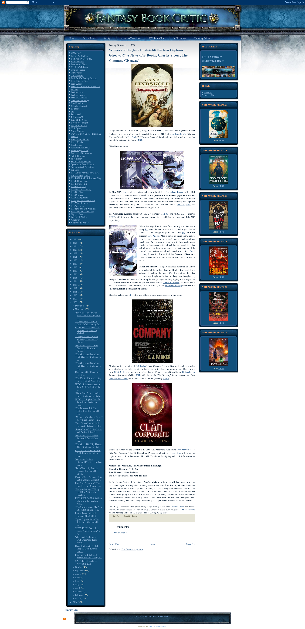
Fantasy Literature (79, 97)
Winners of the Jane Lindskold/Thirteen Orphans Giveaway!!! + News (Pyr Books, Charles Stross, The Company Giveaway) (148, 55)
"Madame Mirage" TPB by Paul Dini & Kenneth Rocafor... (87, 492)
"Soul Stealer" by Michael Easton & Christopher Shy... (88, 424)
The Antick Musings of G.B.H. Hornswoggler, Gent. (85, 174)
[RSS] (64, 619)
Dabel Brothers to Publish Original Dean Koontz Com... (86, 548)
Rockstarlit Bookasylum (81, 153)
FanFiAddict (76, 83)
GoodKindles (77, 103)
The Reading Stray (79, 197)
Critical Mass (77, 75)
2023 (75, 249)
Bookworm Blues (79, 64)
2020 (75, 260)
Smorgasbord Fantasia (81, 161)
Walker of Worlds (79, 217)
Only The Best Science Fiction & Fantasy (86, 135)
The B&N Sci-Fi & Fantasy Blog (86, 178)
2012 (75, 288)
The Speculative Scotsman (83, 200)
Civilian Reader (78, 69)
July (77, 577)
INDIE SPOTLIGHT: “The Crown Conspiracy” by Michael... (87, 330)
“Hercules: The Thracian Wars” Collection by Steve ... (87, 315)
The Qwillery (77, 194)
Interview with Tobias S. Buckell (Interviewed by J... (88, 556)
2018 (75, 267)
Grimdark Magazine (80, 105)
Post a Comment (120, 532)
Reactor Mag (76, 144)
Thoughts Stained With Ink (83, 208)
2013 (75, 284)
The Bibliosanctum (79, 180)
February (79, 594)
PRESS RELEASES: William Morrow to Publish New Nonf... (88, 501)
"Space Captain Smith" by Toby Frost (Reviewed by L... (87, 522)
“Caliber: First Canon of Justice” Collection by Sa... (88, 323)
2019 (75, 263)
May (77, 584)
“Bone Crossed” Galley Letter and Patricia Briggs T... (88, 431)
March (78, 591)
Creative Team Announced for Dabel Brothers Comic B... (88, 478)
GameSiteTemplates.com (157, 626)
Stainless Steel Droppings (82, 167)
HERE (221, 140)
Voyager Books (78, 214)
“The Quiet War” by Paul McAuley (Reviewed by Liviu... (86, 339)
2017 (75, 270)
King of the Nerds (79, 119)
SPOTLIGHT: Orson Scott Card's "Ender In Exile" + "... (87, 531)
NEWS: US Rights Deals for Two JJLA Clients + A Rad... (88, 402)
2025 (75, 242)
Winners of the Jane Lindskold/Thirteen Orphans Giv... (88, 462)
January (78, 598)
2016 (75, 274)
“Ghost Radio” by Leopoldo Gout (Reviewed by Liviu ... (88, 394)
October (78, 567)
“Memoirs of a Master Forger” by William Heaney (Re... (88, 418)
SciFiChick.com (78, 155)
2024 (75, 246)
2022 (75, 253)
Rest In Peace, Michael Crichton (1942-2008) (85, 514)
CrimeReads (76, 72)
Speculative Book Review (82, 164)
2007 (75, 601)
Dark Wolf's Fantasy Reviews (84, 78)
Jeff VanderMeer (78, 117)
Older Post (191, 544)
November (80, 309)
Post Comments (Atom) (132, 549)
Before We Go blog (79, 55)
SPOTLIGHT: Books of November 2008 (86, 562)
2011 (75, 291)
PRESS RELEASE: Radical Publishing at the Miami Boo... (87, 453)
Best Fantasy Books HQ (81, 58)
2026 (75, 239)
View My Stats (71, 609)
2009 (75, 298)
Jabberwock (76, 114)
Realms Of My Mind (80, 147)
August (78, 574)
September (80, 570)
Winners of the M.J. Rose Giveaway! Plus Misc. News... (86, 348)
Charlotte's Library (79, 67)
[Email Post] (139, 516)
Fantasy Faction (78, 94)
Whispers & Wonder (80, 222)
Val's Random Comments (82, 211)
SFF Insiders (76, 158)
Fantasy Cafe (77, 91)
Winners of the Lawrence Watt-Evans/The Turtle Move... (86, 540)
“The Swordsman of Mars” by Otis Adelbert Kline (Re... (88, 508)
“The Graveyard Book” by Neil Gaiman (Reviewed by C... (88, 357)
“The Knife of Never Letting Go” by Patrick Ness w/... (88, 380)
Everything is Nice (79, 80)
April (77, 587)
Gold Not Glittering (80, 100)
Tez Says (75, 169)
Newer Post (114, 544)
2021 (75, 256)
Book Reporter (77, 61)
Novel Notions (77, 130)
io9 (72, 111)
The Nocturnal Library (81, 189)
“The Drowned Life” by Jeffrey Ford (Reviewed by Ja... (88, 411)
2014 (75, 281)
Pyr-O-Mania (77, 141)
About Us (208, 92)
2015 (75, 277)
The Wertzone (77, 205)
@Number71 (77, 53)
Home (152, 544)
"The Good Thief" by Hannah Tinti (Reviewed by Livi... (88, 446)
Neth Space (76, 128)
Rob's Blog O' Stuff (79, 150)
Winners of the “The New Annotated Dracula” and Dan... (86, 438)
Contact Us (209, 95)
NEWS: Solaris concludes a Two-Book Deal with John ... (87, 387)
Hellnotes (75, 108)
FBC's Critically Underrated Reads (213, 59)
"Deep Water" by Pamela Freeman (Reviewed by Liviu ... (86, 471)
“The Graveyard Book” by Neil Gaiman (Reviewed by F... (88, 366)
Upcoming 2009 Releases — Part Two (88, 373)
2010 (75, 295)
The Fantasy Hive (79, 183)
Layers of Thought (79, 122)
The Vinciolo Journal (80, 203)
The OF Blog (77, 191)
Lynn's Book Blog (79, 125)
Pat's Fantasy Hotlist (80, 139)
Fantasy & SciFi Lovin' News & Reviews (85, 88)
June (77, 580)
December (79, 305)
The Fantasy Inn (78, 186)
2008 (75, 302)
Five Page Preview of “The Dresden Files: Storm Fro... (88, 484)
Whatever (75, 219)
